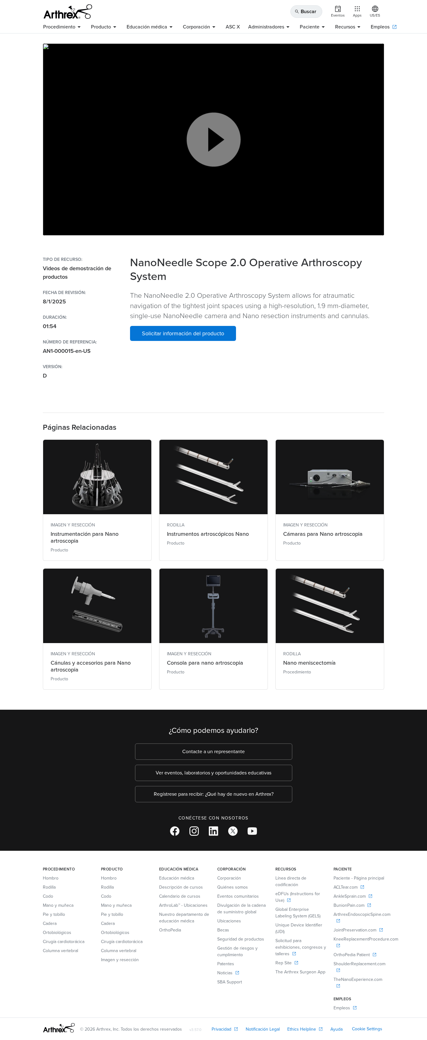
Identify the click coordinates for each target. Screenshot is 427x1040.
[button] (183, 333)
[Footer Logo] (59, 1027)
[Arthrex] (68, 11)
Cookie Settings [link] (367, 1029)
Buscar (305, 11)
